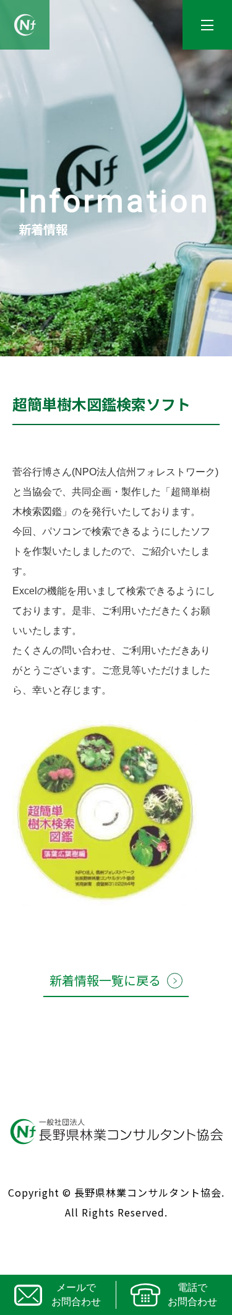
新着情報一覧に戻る (105, 980)
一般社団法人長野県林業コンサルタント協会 (24, 25)
